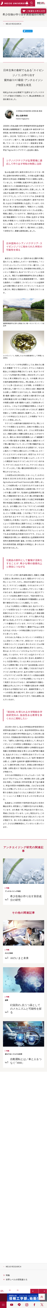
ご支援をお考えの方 (35, 10)
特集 (8, 1275)
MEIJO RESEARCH (13, 23)
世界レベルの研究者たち (16, 1279)
